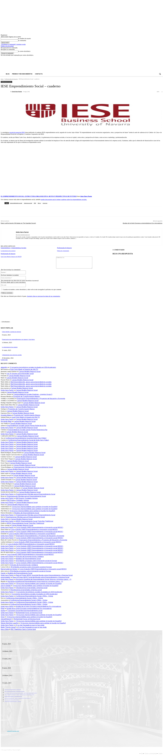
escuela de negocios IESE (17, 132)
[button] (160, 74)
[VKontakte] (22, 740)
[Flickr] (12, 740)
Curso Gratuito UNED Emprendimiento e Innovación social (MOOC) (39, 527)
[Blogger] (3, 740)
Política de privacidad (7, 46)
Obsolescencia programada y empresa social (31, 588)
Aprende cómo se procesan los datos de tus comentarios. (43, 296)
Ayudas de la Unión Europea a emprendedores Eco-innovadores (142, 223)
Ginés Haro (5, 519)
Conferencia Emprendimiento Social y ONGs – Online (34, 596)
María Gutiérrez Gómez (9, 569)
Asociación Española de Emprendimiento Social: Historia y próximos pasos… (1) (43, 579)
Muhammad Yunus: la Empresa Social (29, 613)
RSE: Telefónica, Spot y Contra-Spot (23, 629)
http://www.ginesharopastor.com (23, 234)
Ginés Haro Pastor (17, 91)
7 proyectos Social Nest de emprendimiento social (24, 611)
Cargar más (4, 360)
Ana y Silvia (5, 629)
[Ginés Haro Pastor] (5, 92)
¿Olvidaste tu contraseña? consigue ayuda (13, 44)
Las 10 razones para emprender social (20, 374)
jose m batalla (6, 586)
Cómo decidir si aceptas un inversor (11, 331)
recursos (45, 203)
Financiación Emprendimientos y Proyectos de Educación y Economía (41, 398)
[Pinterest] (31, 96)
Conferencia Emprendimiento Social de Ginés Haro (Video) (25, 438)
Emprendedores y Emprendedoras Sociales (13, 248)
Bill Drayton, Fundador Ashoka (27, 498)
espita (3, 611)
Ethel (2, 608)
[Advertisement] (83, 66)
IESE (35, 203)
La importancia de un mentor (8, 250)
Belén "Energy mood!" (8, 627)
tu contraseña (22, 40)
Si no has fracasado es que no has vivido (30, 625)
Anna (2, 617)
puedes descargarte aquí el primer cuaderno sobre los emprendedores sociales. (64, 199)
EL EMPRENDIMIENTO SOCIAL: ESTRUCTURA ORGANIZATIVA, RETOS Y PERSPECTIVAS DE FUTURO (39, 196)
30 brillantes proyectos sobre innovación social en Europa (36, 561)
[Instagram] (153, 57)
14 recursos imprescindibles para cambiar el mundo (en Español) (34, 507)
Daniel (3, 573)
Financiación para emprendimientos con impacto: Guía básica (18, 339)
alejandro (4, 367)
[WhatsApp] (38, 96)
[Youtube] (161, 57)
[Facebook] (151, 57)
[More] (45, 97)
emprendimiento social (16, 203)
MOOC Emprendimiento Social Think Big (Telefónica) (34, 521)
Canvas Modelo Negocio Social (29, 371)
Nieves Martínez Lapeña (9, 623)
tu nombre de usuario (24, 38)
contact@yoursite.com (13, 731)
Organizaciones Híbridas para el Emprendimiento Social (33, 467)
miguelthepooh (6, 619)
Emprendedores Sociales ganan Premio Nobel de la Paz (26, 425)
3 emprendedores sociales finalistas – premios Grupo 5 (32, 394)
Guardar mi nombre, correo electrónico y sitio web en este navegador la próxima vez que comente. (32, 289)
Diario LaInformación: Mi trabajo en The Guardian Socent (18, 223)
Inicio (2, 79)
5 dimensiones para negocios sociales (12, 355)
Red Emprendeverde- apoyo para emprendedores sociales (31, 382)
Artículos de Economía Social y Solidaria (30, 556)
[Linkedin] (20, 241)
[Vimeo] (158, 57)
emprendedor (5, 577)
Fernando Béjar (6, 421)
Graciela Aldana (6, 415)
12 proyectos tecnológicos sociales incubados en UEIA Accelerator (33, 367)
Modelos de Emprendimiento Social (26, 513)
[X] (156, 57)
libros (39, 203)
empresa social (28, 203)
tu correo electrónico (24, 51)
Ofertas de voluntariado (63, 250)
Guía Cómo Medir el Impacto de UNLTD (11, 256)
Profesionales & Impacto (11, 79)
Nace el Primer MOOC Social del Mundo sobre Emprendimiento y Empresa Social (44, 575)
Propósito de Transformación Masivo (26, 396)
